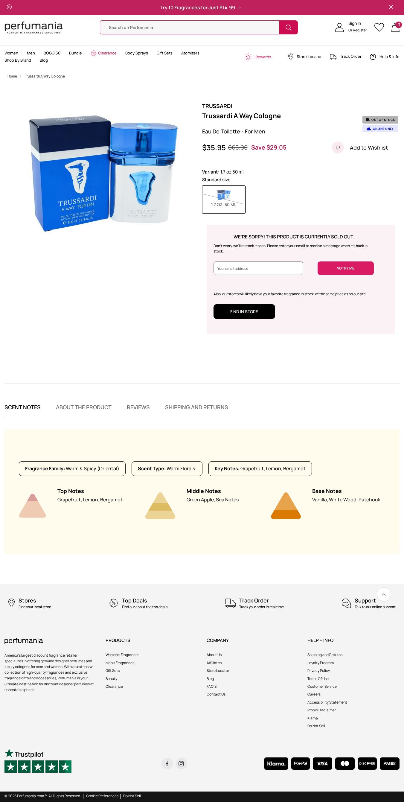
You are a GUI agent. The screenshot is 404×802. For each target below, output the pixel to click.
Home (12, 76)
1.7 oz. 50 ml (228, 204)
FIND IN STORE (244, 311)
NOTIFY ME (345, 268)
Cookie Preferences (102, 795)
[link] (384, 594)
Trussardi (217, 105)
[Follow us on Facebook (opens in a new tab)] (167, 763)
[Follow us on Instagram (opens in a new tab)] (181, 763)
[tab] (22, 411)
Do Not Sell (132, 795)
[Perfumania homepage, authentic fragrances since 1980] (33, 27)
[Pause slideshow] (9, 7)
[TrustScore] (37, 763)
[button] (351, 27)
